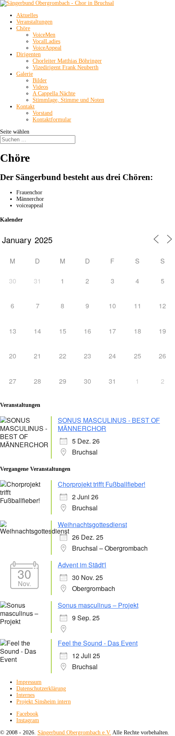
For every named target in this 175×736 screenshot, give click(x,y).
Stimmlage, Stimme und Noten (68, 100)
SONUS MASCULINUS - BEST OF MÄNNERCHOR (109, 424)
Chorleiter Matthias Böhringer (67, 61)
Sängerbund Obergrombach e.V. (74, 732)
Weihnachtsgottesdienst (92, 524)
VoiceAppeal (47, 48)
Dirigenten (28, 54)
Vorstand (42, 113)
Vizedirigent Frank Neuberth (65, 67)
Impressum (29, 682)
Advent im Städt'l (82, 564)
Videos (40, 87)
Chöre (23, 28)
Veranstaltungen (34, 22)
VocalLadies (46, 41)
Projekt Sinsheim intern (43, 702)
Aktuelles (27, 15)
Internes (25, 695)
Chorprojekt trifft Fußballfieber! (101, 484)
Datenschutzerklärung (41, 688)
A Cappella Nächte (54, 93)
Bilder (40, 80)
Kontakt (25, 106)
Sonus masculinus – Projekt (98, 605)
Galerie (24, 74)
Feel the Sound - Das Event (98, 643)
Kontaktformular (52, 119)
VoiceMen (44, 35)
